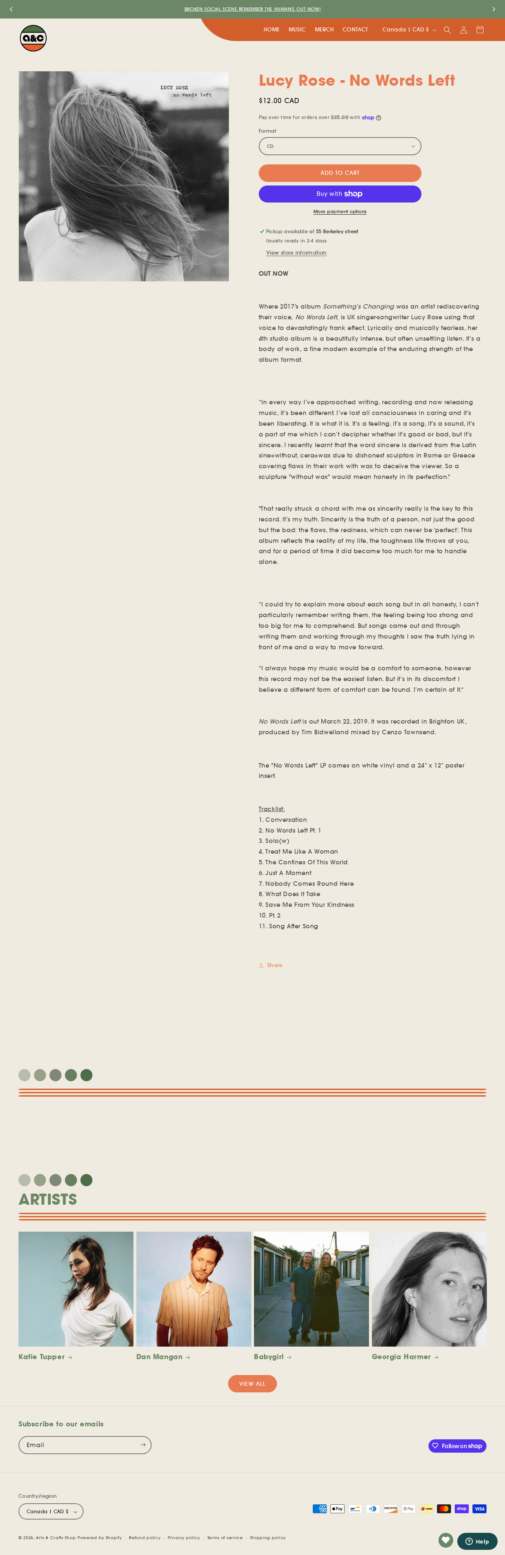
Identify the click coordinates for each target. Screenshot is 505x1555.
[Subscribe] (143, 1445)
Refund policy (144, 1537)
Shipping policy (268, 1537)
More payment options (340, 211)
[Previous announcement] (11, 9)
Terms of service (225, 1537)
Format (267, 131)
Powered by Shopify (100, 1538)
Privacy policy (184, 1537)
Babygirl (269, 1357)
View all (252, 1383)
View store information (296, 252)
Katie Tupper (41, 1357)
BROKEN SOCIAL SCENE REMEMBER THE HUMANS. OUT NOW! (252, 9)
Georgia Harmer (401, 1357)
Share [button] (275, 965)
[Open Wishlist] (445, 1540)
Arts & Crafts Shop (56, 1538)
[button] (447, 30)
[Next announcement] (494, 9)
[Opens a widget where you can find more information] (477, 1542)
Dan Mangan (159, 1357)
